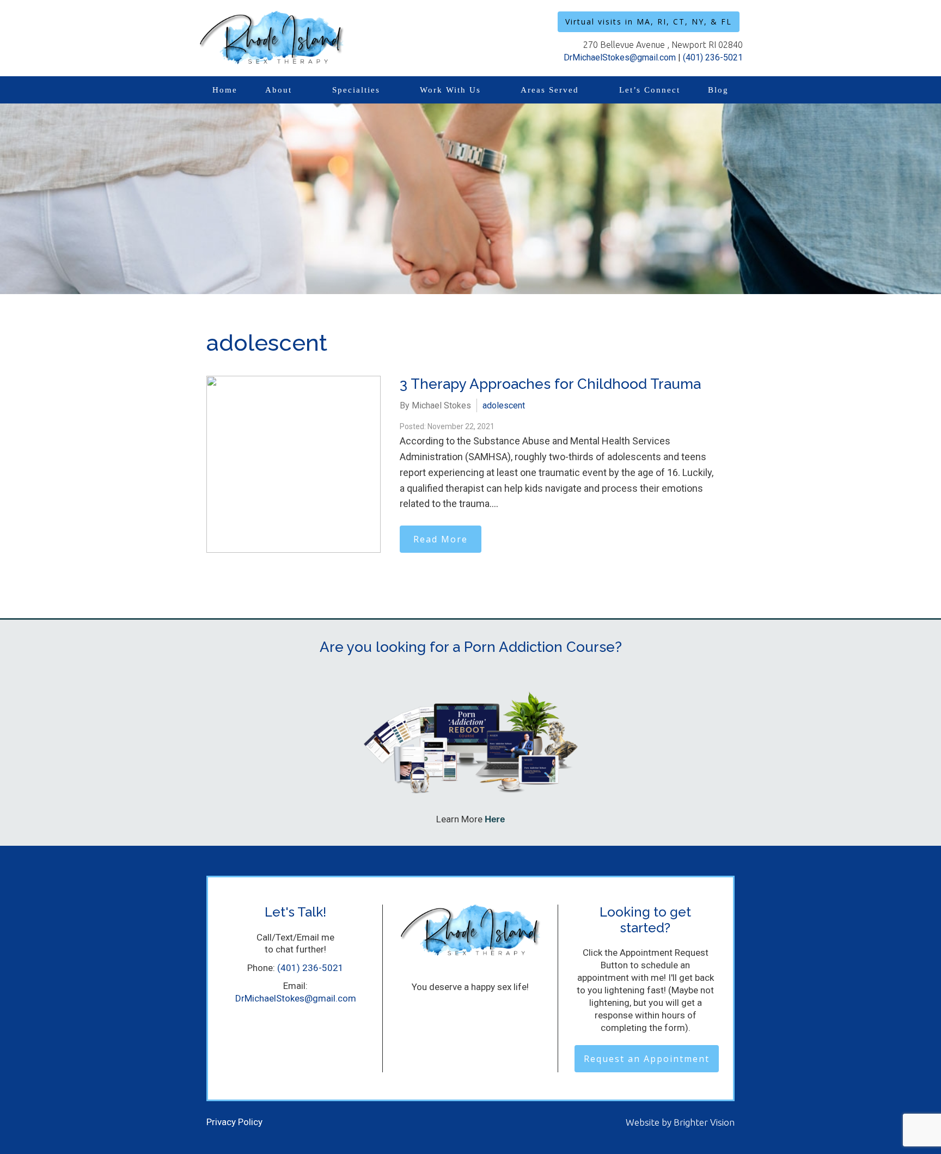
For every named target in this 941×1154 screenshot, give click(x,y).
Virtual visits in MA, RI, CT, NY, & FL (648, 21)
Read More (440, 539)
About (278, 90)
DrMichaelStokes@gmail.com (620, 57)
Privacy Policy (234, 1121)
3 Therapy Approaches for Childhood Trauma (550, 384)
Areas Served (550, 90)
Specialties (356, 90)
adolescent (503, 405)
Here (495, 819)
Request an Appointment (647, 1059)
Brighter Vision (704, 1122)
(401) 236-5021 (713, 57)
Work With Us (450, 90)
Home (224, 90)
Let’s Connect (649, 90)
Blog (718, 90)
